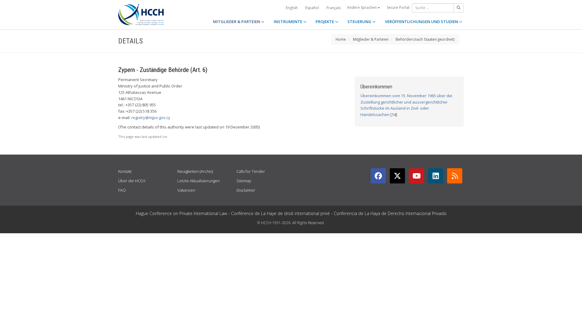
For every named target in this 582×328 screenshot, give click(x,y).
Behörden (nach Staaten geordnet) (425, 39)
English (292, 7)
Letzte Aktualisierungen (198, 180)
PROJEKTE (325, 21)
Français (333, 7)
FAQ (122, 190)
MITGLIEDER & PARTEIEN (237, 21)
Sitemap (243, 180)
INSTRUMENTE (288, 21)
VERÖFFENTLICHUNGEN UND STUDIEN (422, 21)
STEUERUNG (359, 21)
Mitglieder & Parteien (371, 39)
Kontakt (125, 171)
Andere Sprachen (362, 7)
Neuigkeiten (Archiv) (195, 171)
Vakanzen (186, 190)
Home (341, 39)
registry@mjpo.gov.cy (150, 117)
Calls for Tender (250, 171)
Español (312, 7)
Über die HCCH (131, 180)
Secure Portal (398, 7)
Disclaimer (245, 190)
